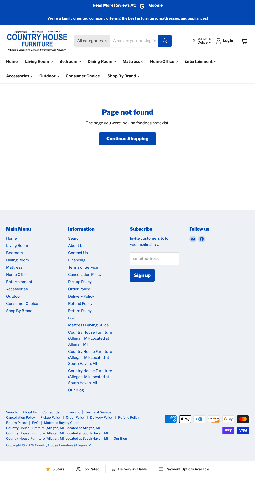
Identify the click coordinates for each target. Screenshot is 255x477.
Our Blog (76, 390)
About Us (76, 245)
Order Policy (79, 289)
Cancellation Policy (85, 274)
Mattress (132, 61)
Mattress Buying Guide (88, 325)
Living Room (37, 61)
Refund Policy (80, 303)
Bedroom (68, 61)
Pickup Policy (80, 282)
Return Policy (80, 311)
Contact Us (78, 253)
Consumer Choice (83, 76)
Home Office (162, 61)
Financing (76, 260)
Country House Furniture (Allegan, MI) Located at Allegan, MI (90, 338)
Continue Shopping (127, 138)
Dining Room (100, 61)
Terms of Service (83, 267)
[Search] (165, 41)
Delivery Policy (81, 296)
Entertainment (198, 61)
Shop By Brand (122, 76)
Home (12, 61)
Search (74, 238)
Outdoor (47, 76)
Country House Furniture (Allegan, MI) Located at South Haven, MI (90, 357)
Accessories (18, 76)
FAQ (72, 318)
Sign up (142, 275)
